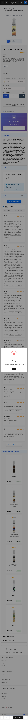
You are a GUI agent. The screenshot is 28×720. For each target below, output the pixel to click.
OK (14, 369)
